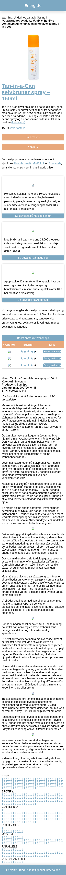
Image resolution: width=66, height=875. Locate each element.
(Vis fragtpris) (18, 128)
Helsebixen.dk (22, 163)
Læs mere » (33, 137)
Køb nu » (33, 147)
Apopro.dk (55, 163)
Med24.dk (39, 163)
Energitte (33, 5)
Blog (22, 870)
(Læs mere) (18, 122)
